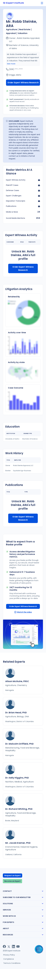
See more (11, 63)
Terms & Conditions (11, 963)
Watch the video (24, 612)
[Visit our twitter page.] (8, 946)
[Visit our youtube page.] (18, 946)
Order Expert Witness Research (23, 82)
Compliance (8, 959)
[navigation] (42, 3)
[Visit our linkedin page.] (13, 946)
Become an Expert (12, 881)
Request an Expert (12, 875)
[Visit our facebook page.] (4, 946)
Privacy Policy (9, 955)
